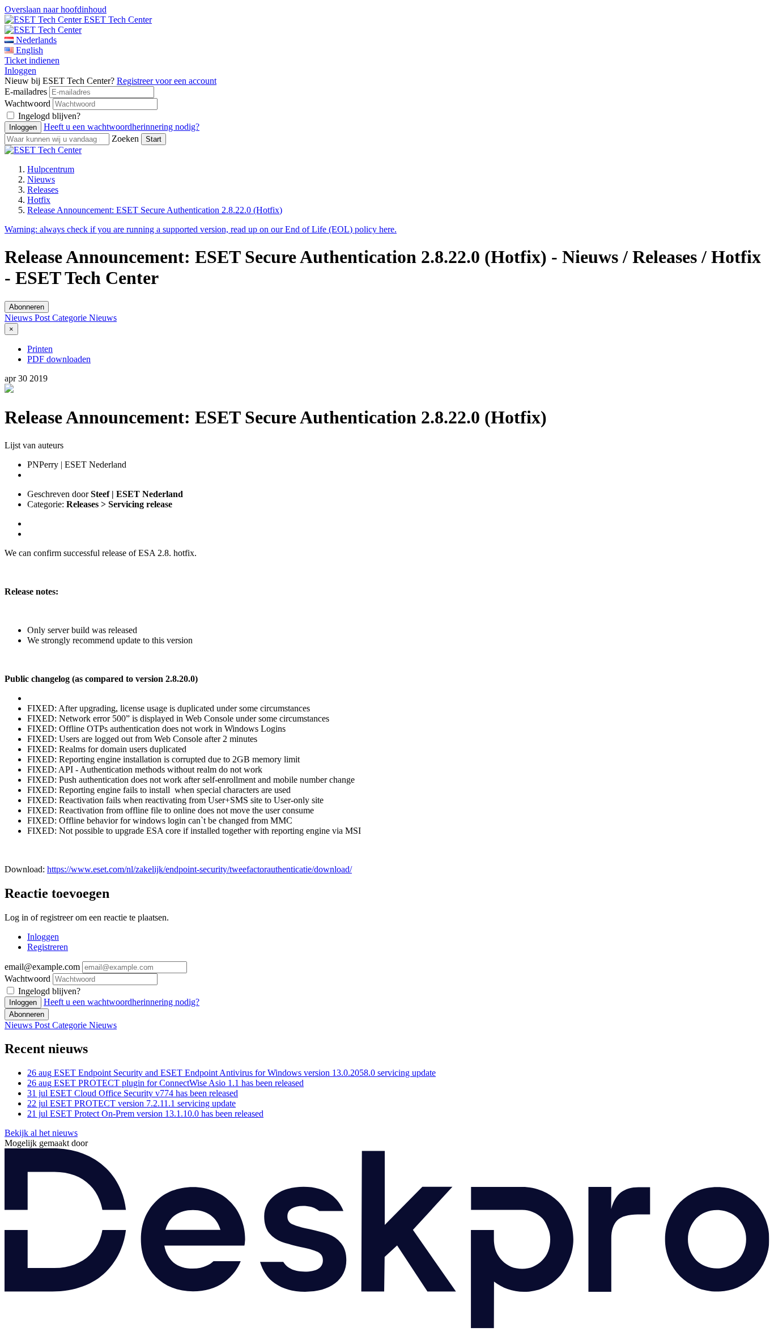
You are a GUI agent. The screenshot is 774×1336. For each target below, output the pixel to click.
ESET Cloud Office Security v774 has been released (132, 1093)
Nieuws (41, 179)
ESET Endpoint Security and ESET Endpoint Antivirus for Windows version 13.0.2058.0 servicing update (231, 1073)
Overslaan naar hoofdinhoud (56, 9)
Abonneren (26, 307)
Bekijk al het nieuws (41, 1133)
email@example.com (42, 967)
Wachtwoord (27, 103)
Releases (42, 189)
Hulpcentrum (50, 169)
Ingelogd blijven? (49, 116)
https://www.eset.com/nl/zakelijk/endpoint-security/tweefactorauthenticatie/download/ (199, 869)
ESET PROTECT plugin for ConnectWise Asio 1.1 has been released (165, 1083)
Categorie (70, 318)
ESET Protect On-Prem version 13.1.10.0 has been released (145, 1113)
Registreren (47, 947)
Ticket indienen (32, 60)
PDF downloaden (59, 359)
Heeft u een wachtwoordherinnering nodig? (121, 127)
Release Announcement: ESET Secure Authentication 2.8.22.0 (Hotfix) (154, 210)
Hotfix (38, 200)
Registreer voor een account (166, 81)
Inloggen (20, 70)
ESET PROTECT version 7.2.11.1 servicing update (131, 1103)
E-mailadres (26, 91)
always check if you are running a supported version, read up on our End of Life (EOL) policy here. (201, 229)
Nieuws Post (28, 318)
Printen (40, 349)
